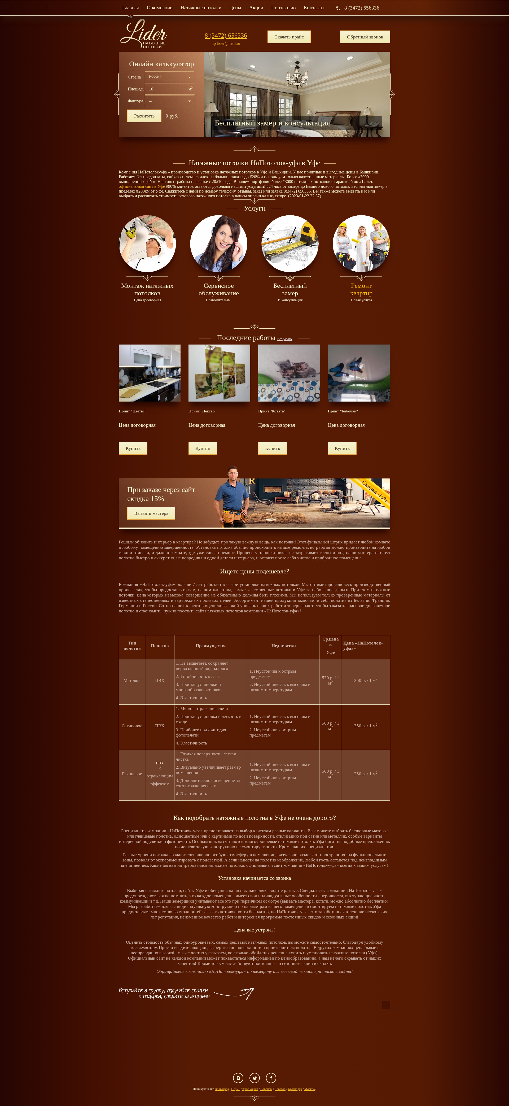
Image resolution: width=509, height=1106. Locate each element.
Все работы (284, 339)
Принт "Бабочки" (343, 411)
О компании (160, 7)
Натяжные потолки (201, 7)
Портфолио (283, 7)
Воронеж (266, 1089)
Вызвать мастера (151, 513)
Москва (309, 1089)
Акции (256, 7)
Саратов (280, 1089)
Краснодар (295, 1089)
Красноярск (250, 1089)
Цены (235, 7)
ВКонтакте (238, 1078)
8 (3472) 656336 (361, 8)
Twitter (254, 1078)
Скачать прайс (289, 37)
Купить (133, 448)
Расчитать (144, 116)
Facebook (271, 1078)
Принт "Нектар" (202, 411)
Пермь (235, 1089)
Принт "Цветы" (132, 411)
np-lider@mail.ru (226, 43)
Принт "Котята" (272, 411)
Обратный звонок (365, 37)
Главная (130, 7)
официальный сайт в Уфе (142, 186)
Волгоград (222, 1089)
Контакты (314, 7)
